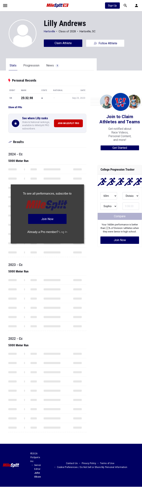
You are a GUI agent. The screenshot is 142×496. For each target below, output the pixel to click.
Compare (120, 216)
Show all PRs (15, 107)
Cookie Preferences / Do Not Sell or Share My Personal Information (92, 467)
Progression (31, 65)
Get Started (119, 148)
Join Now (120, 240)
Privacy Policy (89, 463)
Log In (63, 232)
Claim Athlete (63, 43)
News (52, 65)
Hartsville (49, 31)
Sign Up (112, 5)
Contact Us (72, 463)
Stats (13, 65)
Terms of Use (107, 463)
